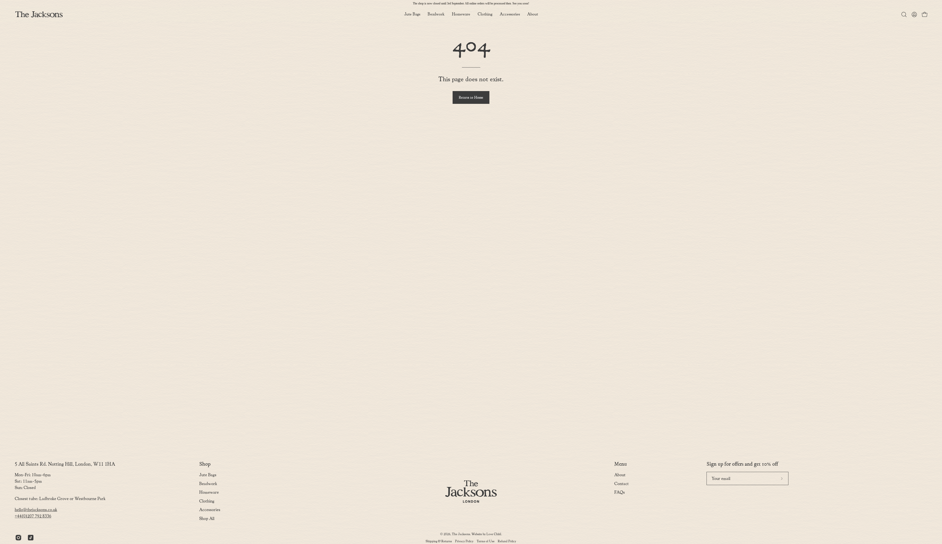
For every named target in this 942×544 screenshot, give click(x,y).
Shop (204, 464)
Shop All (206, 518)
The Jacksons (461, 534)
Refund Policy (507, 541)
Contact (621, 484)
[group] (471, 3)
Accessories (209, 510)
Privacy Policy (464, 541)
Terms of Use (486, 541)
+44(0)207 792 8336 (33, 516)
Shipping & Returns (439, 541)
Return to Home (471, 97)
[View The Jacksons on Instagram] (18, 537)
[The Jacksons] (39, 14)
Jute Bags (207, 475)
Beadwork (208, 484)
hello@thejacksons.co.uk (36, 510)
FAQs (619, 492)
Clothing (206, 501)
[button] (532, 14)
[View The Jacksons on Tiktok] (30, 537)
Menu (620, 464)
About (620, 475)
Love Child (493, 534)
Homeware (209, 492)
